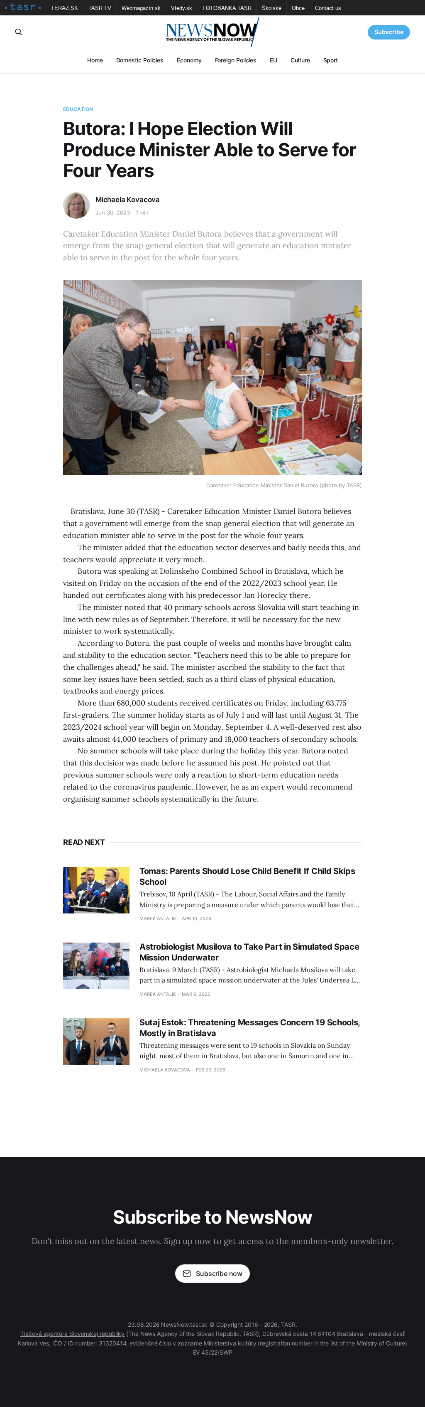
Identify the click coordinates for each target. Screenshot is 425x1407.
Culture (300, 60)
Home (95, 60)
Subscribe (388, 31)
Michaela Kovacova (127, 199)
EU (273, 60)
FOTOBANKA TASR (227, 8)
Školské (271, 8)
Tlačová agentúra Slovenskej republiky (72, 1333)
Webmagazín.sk (141, 8)
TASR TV (99, 8)
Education (78, 109)
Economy (189, 60)
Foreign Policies (236, 60)
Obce (298, 8)
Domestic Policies (140, 60)
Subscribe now (219, 1273)
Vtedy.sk (181, 8)
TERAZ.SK (64, 8)
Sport (330, 60)
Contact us (328, 8)
